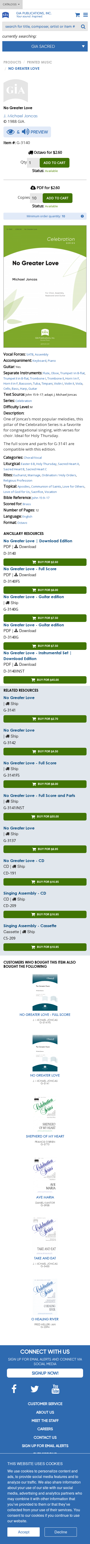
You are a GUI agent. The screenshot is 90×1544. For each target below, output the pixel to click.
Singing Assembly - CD (24, 893)
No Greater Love (19, 697)
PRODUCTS (12, 62)
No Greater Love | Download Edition (37, 541)
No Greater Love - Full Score (30, 569)
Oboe (55, 373)
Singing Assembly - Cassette (30, 925)
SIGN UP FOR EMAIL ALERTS (45, 1446)
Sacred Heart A (68, 464)
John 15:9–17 (40, 498)
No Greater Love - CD (23, 860)
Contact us (45, 1437)
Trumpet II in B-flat (16, 378)
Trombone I (38, 378)
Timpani (47, 383)
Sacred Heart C (36, 469)
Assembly (41, 354)
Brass (27, 504)
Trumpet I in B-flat (72, 373)
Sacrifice (37, 492)
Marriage (34, 475)
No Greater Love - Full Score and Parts (39, 795)
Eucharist (19, 475)
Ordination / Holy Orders (59, 475)
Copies (24, 197)
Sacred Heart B (13, 469)
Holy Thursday (46, 464)
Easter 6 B (28, 464)
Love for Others (73, 486)
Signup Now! (45, 1373)
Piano (52, 361)
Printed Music (39, 62)
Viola (78, 383)
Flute (46, 373)
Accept (23, 1532)
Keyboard (39, 361)
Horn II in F (10, 383)
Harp (23, 388)
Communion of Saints (46, 486)
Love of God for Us (16, 492)
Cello (6, 388)
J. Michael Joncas (20, 115)
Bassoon (25, 383)
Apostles (24, 486)
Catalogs (10, 4)
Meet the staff (45, 1420)
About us (45, 1412)
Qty (24, 162)
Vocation (51, 492)
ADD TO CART (55, 162)
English (27, 516)
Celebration (23, 401)
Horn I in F (72, 378)
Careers (45, 1429)
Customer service (45, 1404)
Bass (15, 388)
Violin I (58, 383)
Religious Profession (17, 480)
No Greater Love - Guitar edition (33, 596)
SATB (29, 354)
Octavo (22, 523)
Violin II (69, 383)
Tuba (36, 383)
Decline (60, 1532)
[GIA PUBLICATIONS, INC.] (5, 14)
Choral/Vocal (33, 457)
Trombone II (55, 378)
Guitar (32, 388)
